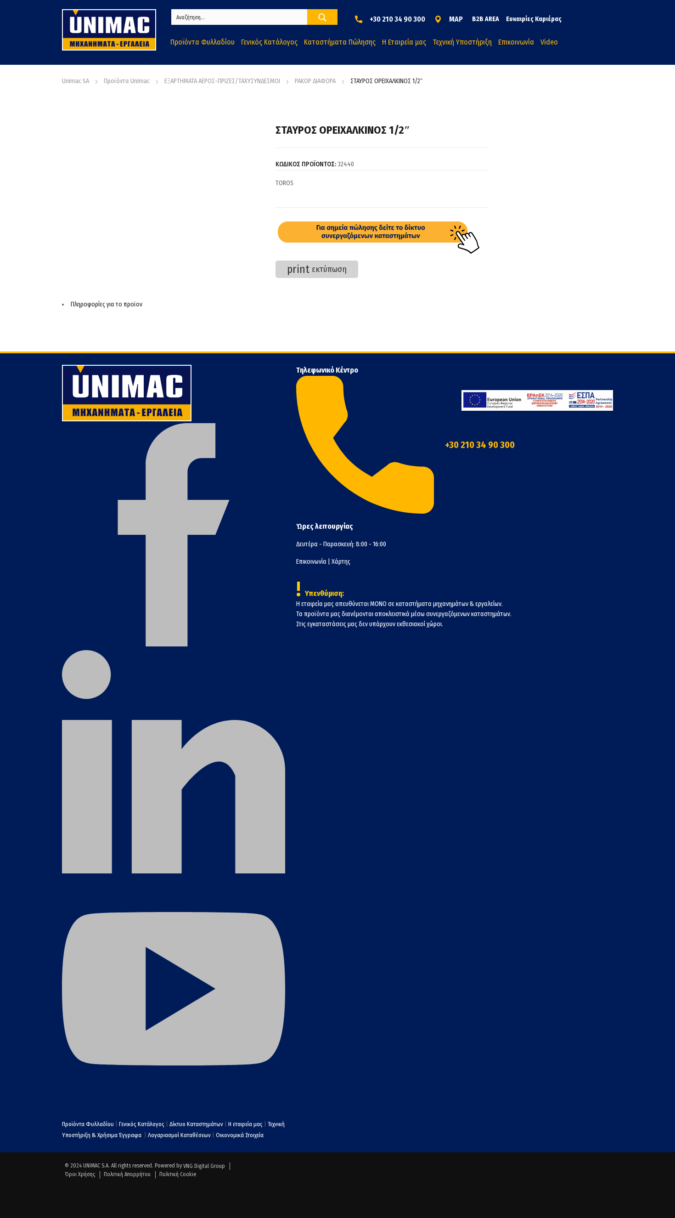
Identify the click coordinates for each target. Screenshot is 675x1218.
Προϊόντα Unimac (127, 81)
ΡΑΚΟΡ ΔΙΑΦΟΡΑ (315, 81)
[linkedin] (173, 871)
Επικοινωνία (311, 562)
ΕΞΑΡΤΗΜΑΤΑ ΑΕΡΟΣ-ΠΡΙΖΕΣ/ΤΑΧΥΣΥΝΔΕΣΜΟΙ (222, 81)
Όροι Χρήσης (80, 1174)
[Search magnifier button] (322, 17)
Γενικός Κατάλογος (141, 1124)
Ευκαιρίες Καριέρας (534, 19)
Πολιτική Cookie (177, 1174)
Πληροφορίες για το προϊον (106, 304)
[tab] (275, 304)
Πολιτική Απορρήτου (127, 1174)
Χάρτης (341, 562)
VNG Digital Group (204, 1166)
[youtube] (173, 1098)
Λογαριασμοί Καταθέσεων (179, 1135)
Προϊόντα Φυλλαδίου (88, 1124)
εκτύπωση (317, 269)
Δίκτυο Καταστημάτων (197, 1124)
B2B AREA (485, 19)
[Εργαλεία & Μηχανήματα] (109, 30)
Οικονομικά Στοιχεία (240, 1135)
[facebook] (173, 644)
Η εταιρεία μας (245, 1124)
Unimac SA (75, 81)
